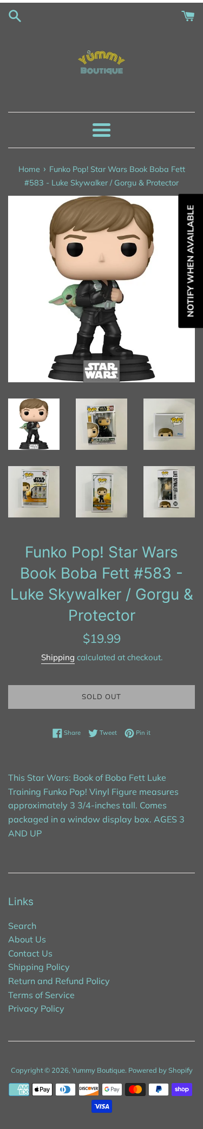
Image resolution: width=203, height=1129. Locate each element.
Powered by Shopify (160, 1070)
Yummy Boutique (98, 1070)
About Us (27, 939)
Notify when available (190, 261)
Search (22, 925)
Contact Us (30, 953)
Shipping (58, 657)
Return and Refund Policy (59, 980)
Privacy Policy (36, 1008)
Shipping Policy (39, 966)
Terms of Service (41, 994)
